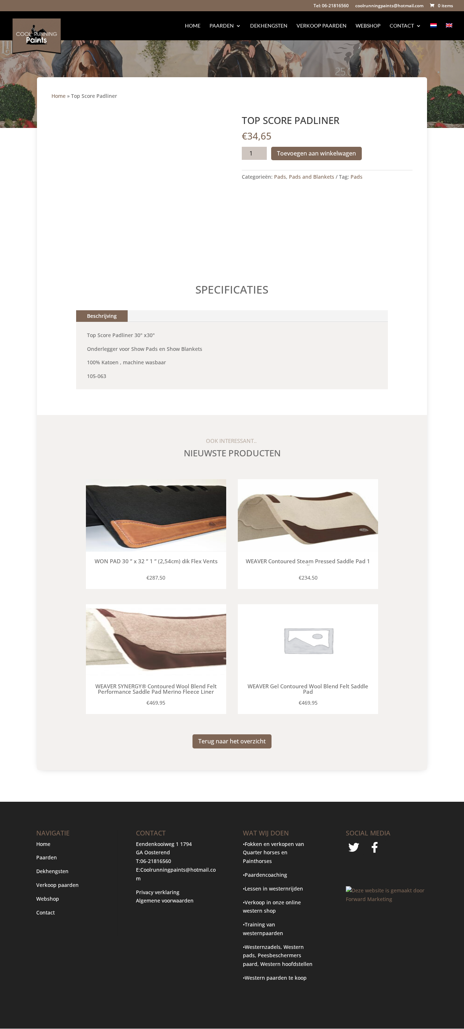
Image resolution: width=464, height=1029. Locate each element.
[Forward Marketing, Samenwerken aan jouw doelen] (386, 899)
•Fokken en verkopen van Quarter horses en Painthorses (273, 853)
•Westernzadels (262, 946)
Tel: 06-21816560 (331, 6)
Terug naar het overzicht (232, 741)
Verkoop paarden (322, 26)
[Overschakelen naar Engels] (449, 31)
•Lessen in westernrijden (273, 888)
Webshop (368, 26)
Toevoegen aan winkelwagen (316, 153)
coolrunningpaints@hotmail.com (389, 6)
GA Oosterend (153, 852)
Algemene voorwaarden (165, 900)
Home (192, 26)
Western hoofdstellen (286, 963)
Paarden (222, 26)
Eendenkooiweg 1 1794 (164, 844)
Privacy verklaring (157, 892)
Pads (280, 176)
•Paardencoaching (265, 874)
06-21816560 (155, 861)
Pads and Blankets (311, 176)
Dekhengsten (268, 26)
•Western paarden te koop (275, 977)
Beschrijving (102, 315)
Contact (402, 26)
